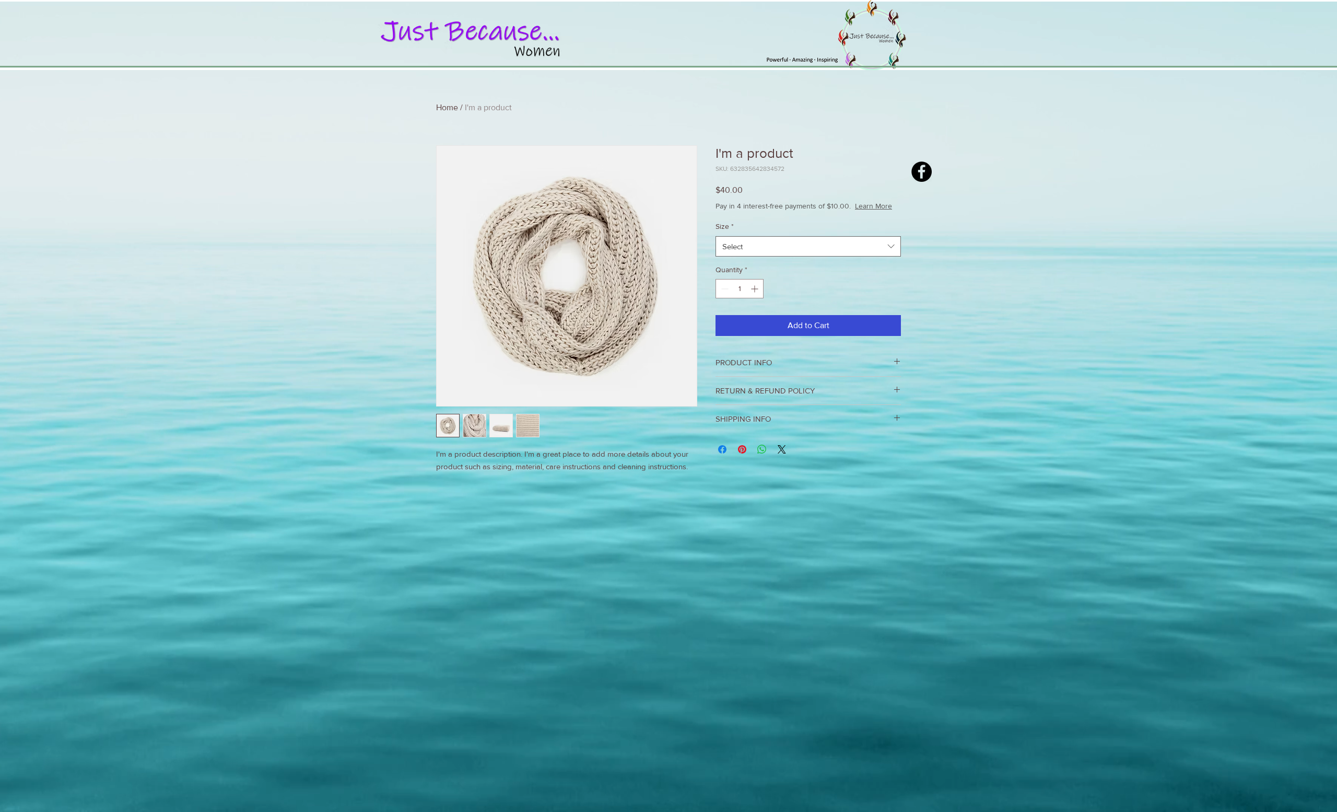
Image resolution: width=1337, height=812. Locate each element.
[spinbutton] (739, 299)
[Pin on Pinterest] (742, 460)
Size (725, 237)
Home (447, 107)
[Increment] (755, 299)
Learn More (799, 216)
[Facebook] (921, 171)
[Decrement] (723, 299)
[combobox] (808, 257)
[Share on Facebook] (722, 460)
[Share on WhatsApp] (762, 460)
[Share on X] (782, 460)
